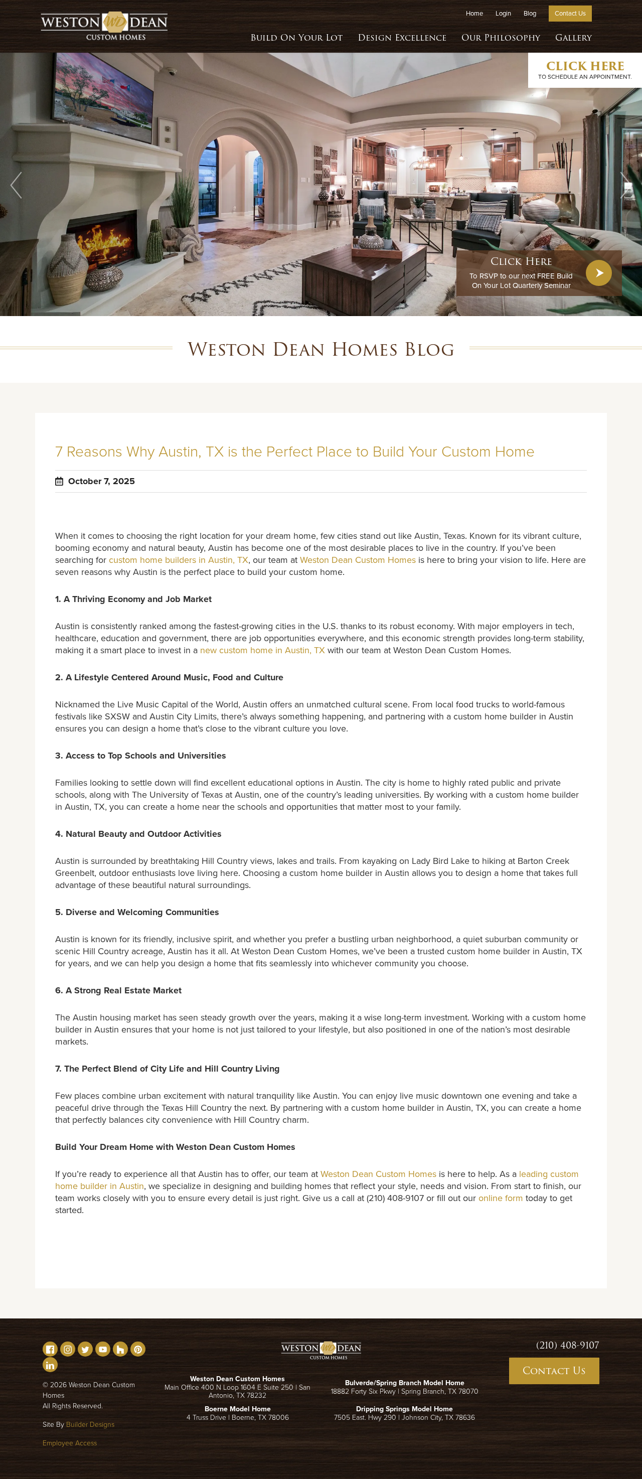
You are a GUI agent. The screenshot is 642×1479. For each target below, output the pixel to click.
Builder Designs (90, 1424)
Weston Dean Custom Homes (358, 559)
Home (474, 14)
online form (500, 1198)
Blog (530, 14)
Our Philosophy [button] (500, 37)
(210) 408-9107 (567, 1345)
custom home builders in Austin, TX (178, 559)
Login (503, 14)
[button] (16, 185)
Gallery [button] (573, 37)
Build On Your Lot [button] (296, 37)
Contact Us (570, 14)
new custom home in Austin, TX (262, 650)
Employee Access (70, 1443)
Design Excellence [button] (402, 37)
